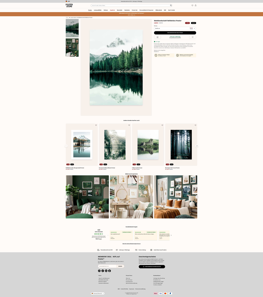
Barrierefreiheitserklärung (131, 283)
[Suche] (171, 5)
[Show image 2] (72, 47)
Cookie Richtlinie (124, 289)
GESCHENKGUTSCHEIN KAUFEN (153, 266)
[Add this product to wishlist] (192, 37)
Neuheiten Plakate (103, 281)
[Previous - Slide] (66, 146)
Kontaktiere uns (156, 279)
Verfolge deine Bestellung (159, 278)
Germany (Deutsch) (97, 293)
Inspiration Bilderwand (103, 283)
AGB (119, 289)
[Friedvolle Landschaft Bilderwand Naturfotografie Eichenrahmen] (175, 196)
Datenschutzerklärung (140, 289)
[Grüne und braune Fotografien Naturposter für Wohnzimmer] (87, 196)
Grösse (155, 25)
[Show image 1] (72, 28)
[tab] (192, 5)
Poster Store (134, 292)
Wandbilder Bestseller (103, 279)
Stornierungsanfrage (158, 283)
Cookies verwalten (157, 284)
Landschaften (73, 17)
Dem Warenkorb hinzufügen (175, 32)
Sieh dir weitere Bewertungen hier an (131, 243)
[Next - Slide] (197, 146)
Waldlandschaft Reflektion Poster (85, 17)
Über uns (128, 278)
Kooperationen (129, 281)
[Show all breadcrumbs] (67, 17)
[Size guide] (157, 37)
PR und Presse (129, 279)
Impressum (131, 289)
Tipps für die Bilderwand (104, 278)
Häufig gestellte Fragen (158, 281)
